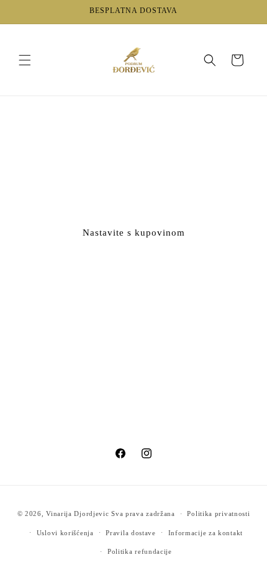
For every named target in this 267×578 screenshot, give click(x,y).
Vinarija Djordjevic (77, 513)
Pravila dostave (131, 532)
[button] (24, 60)
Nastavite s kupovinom (134, 233)
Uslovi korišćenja (65, 532)
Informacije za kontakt (205, 532)
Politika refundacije (139, 551)
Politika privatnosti (218, 513)
